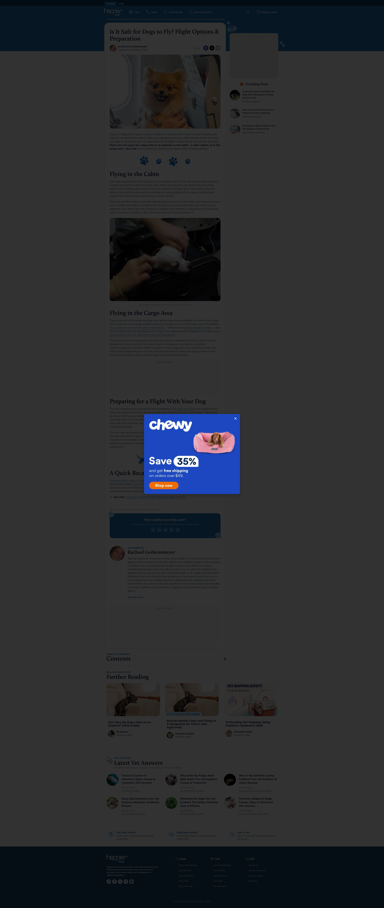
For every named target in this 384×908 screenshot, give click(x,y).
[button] (235, 418)
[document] (192, 454)
